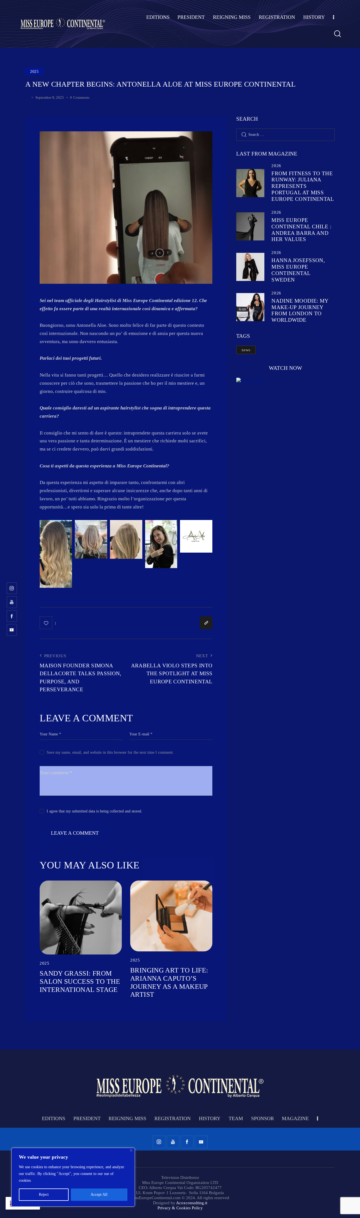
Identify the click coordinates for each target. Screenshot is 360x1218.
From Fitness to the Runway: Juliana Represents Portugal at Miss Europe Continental (302, 186)
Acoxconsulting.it (191, 1203)
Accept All (99, 1194)
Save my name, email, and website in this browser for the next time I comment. (110, 752)
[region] (73, 1177)
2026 (276, 165)
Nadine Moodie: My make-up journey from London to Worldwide (299, 310)
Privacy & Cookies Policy (180, 1208)
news (246, 350)
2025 (34, 71)
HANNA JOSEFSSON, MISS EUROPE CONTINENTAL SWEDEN (298, 270)
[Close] (131, 1150)
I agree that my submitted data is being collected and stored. (94, 811)
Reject (44, 1194)
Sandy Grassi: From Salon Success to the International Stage (80, 981)
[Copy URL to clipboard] (206, 622)
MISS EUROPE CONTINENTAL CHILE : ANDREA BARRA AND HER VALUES (301, 229)
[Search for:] (285, 134)
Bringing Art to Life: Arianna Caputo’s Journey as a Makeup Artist (169, 982)
